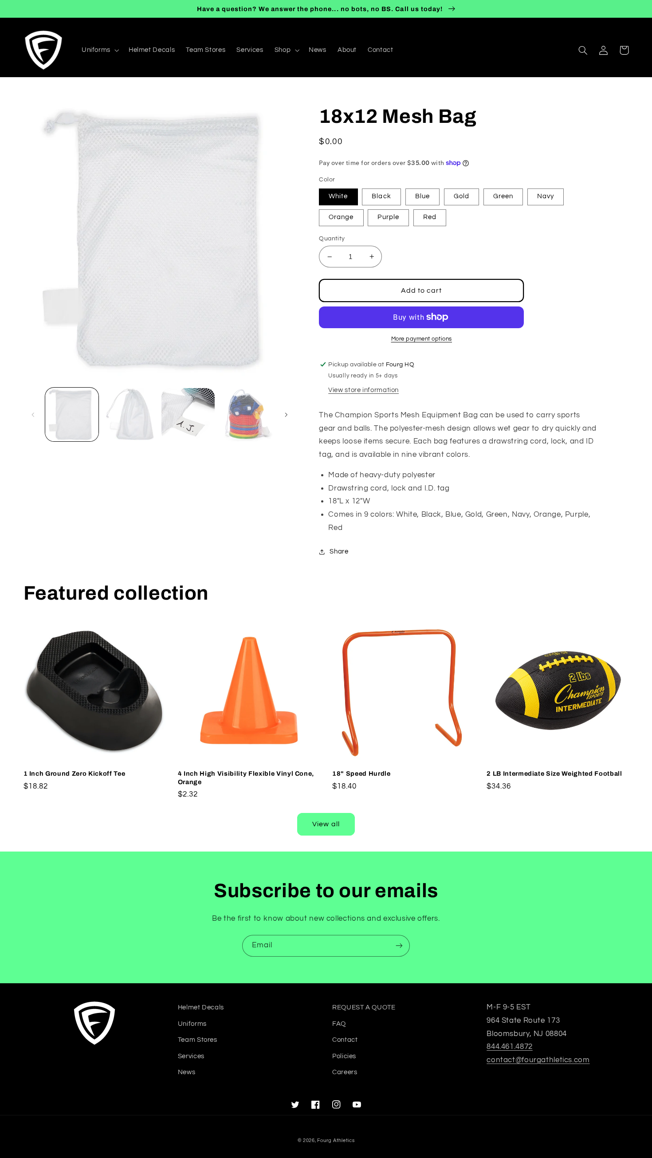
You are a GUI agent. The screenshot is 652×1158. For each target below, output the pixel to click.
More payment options (421, 339)
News (187, 1072)
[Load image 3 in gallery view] (188, 415)
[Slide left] (33, 414)
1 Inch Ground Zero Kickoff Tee (75, 773)
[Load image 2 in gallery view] (130, 415)
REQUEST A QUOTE (363, 1007)
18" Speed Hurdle (361, 773)
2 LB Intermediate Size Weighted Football (554, 773)
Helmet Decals (201, 1007)
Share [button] (339, 551)
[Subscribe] (399, 946)
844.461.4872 (510, 1047)
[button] (99, 50)
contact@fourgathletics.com (538, 1060)
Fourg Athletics (335, 1140)
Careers (344, 1072)
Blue (422, 196)
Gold (461, 196)
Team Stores (197, 1039)
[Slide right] (286, 414)
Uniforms (192, 1024)
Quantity (332, 239)
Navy (545, 196)
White (338, 196)
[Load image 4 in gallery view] (246, 415)
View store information (363, 390)
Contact (344, 1039)
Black (381, 196)
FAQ (339, 1024)
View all (325, 824)
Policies (344, 1056)
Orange (341, 217)
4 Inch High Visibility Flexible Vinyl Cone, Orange (246, 777)
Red (429, 217)
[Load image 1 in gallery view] (72, 415)
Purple (388, 217)
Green (503, 196)
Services (191, 1056)
